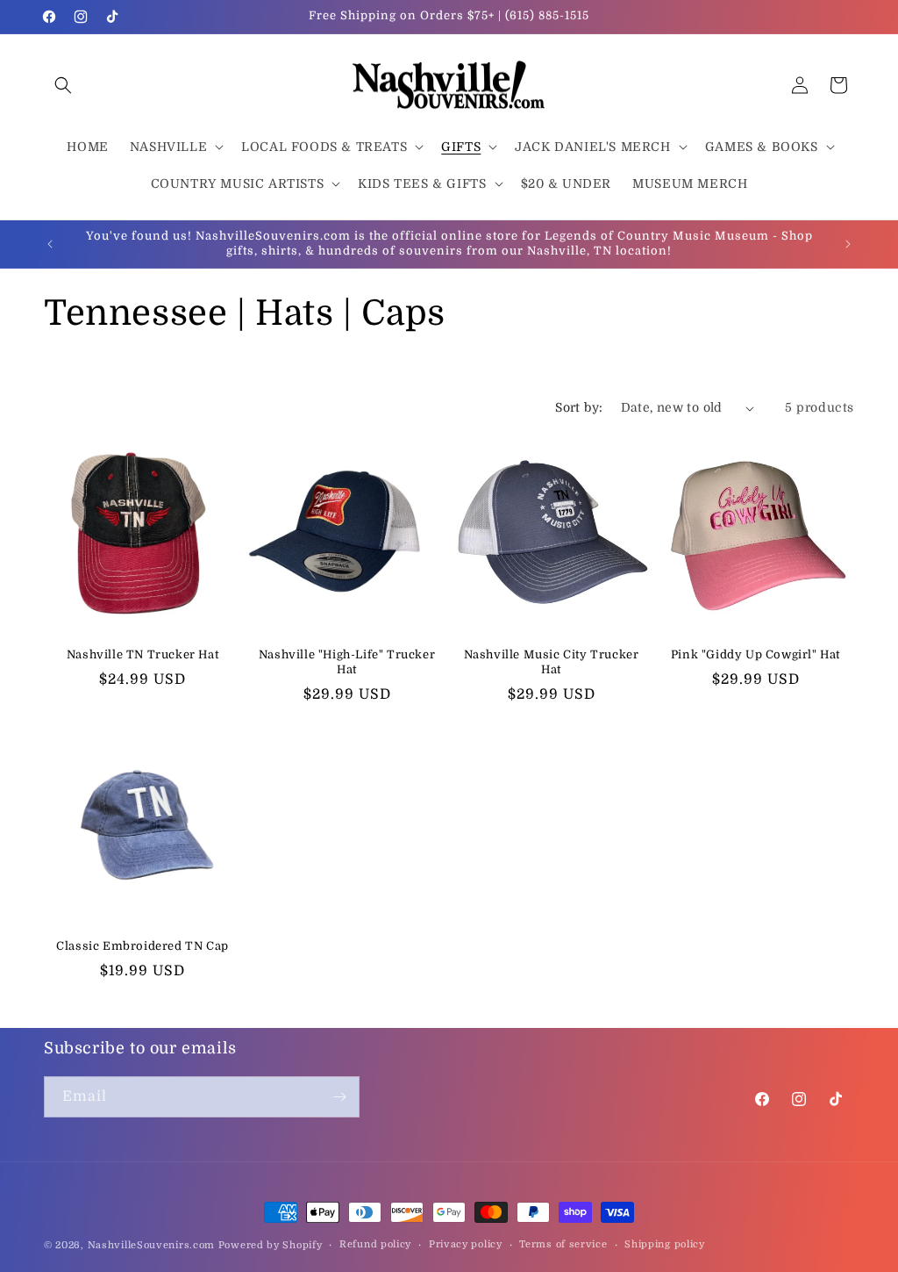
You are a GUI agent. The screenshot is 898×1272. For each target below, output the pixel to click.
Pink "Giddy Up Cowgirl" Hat (755, 654)
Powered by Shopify (270, 1245)
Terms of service (563, 1244)
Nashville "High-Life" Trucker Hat (347, 662)
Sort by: (578, 407)
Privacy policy (465, 1244)
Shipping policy (664, 1244)
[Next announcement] (848, 244)
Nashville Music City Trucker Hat (551, 662)
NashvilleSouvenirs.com (151, 1245)
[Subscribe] (339, 1096)
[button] (63, 85)
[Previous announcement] (50, 244)
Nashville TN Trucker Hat (142, 654)
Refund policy (375, 1244)
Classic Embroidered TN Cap (142, 945)
